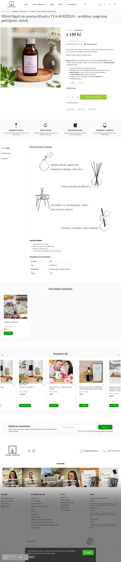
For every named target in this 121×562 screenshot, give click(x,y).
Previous (3, 355)
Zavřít (111, 115)
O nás (32, 509)
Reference (34, 512)
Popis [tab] (7, 148)
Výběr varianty (69, 398)
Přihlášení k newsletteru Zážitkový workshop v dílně (44, 525)
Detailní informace (71, 88)
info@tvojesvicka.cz (76, 79)
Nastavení (31, 557)
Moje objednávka (35, 528)
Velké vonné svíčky (64, 510)
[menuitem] (26, 4)
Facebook (29, 451)
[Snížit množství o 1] (68, 97)
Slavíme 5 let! (93, 508)
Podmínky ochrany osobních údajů (40, 506)
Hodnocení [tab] (6, 153)
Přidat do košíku (93, 97)
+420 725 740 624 (113, 451)
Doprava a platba (35, 501)
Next (118, 355)
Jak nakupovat (35, 498)
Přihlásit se (105, 427)
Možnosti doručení (92, 44)
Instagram (33, 451)
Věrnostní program (36, 517)
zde (54, 553)
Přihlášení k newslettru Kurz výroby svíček (42, 522)
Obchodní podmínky (36, 504)
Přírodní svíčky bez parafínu (67, 502)
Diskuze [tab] (4, 158)
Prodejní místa (35, 514)
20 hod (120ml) (79, 403)
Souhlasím (88, 552)
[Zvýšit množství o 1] (78, 97)
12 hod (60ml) (69, 403)
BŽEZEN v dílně (64, 497)
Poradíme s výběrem (65, 500)
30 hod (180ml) (74, 406)
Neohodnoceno (79, 30)
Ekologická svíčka (64, 505)
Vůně (50, 261)
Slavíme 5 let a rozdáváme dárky (98, 498)
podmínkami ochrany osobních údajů (103, 431)
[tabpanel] (15, 314)
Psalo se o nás (94, 519)
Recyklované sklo (64, 507)
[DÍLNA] (31, 541)
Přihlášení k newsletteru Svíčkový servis (41, 520)
